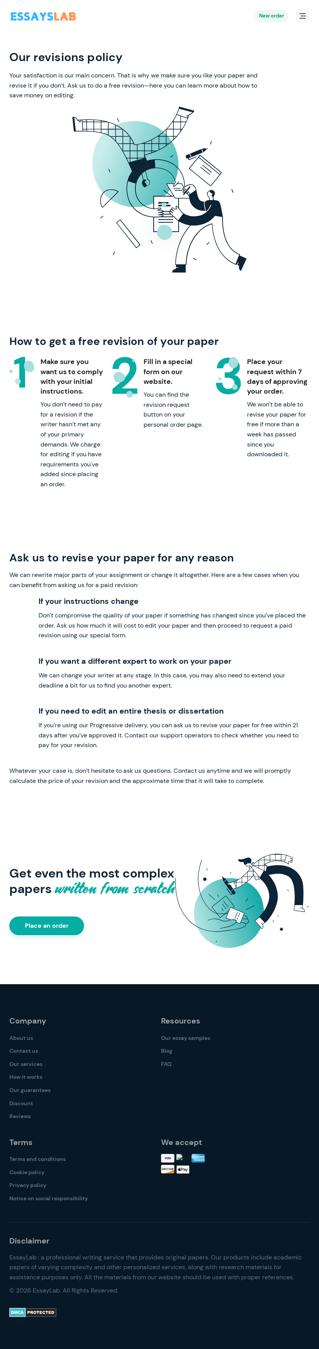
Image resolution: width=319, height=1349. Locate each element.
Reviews (20, 1116)
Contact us (23, 1050)
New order (271, 15)
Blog (166, 1050)
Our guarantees (30, 1090)
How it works (25, 1076)
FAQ (166, 1064)
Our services (25, 1064)
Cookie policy (26, 1172)
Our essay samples (185, 1037)
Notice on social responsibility (48, 1198)
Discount (21, 1103)
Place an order (46, 926)
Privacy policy (27, 1185)
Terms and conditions (37, 1159)
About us (21, 1037)
